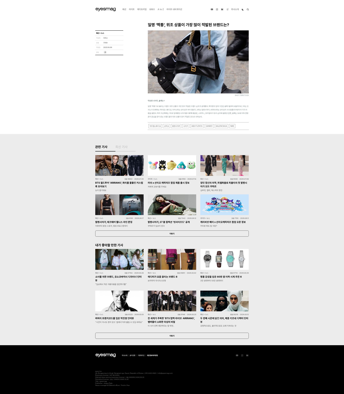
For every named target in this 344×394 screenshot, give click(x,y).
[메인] (105, 9)
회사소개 (235, 9)
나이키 (185, 126)
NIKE (232, 126)
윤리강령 (132, 355)
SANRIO (209, 126)
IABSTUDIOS (197, 126)
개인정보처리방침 (152, 355)
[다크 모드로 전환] (243, 9)
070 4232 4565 (150, 373)
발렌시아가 (176, 126)
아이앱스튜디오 (155, 126)
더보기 (172, 234)
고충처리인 (141, 355)
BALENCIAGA (221, 126)
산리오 (166, 126)
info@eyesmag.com (165, 373)
